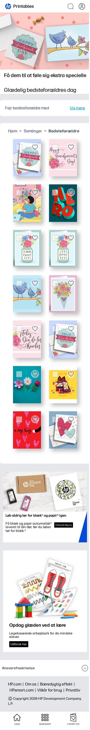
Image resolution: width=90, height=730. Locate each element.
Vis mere (77, 108)
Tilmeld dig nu (63, 525)
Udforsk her (18, 644)
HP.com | (16, 684)
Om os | (32, 684)
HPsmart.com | (23, 690)
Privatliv (73, 690)
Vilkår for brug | (51, 690)
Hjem (12, 131)
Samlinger (33, 131)
